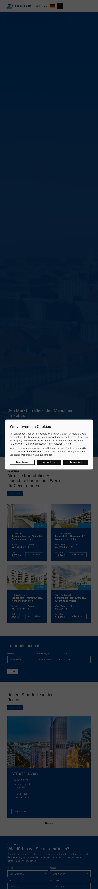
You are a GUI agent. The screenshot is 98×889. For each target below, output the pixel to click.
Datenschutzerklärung (30, 451)
